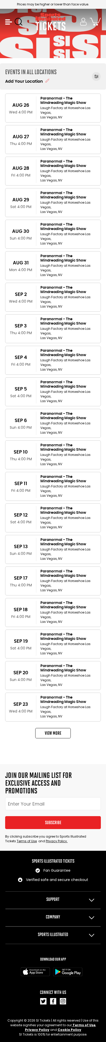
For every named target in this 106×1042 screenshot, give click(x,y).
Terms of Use (27, 841)
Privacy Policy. (57, 841)
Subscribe (53, 822)
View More (53, 733)
